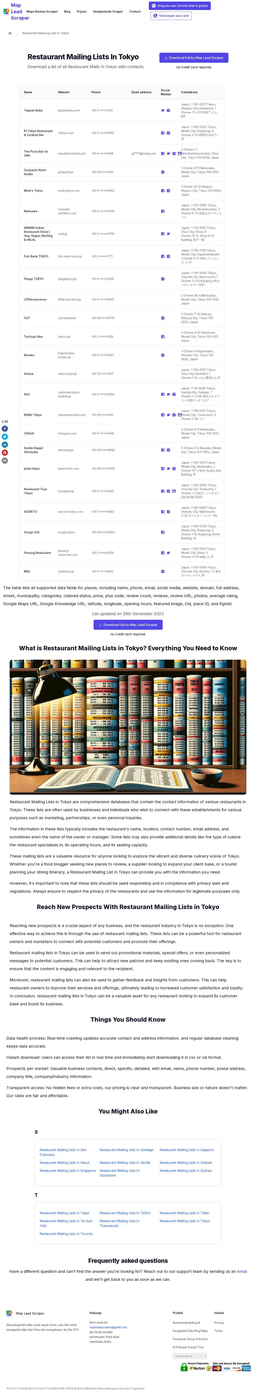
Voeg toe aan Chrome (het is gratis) (182, 5)
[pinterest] (5, 452)
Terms (218, 1331)
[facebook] (5, 428)
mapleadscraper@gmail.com (108, 1327)
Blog (67, 11)
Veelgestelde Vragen (108, 11)
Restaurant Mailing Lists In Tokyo (45, 33)
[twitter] (5, 436)
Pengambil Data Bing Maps (190, 1331)
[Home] (10, 33)
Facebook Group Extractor (190, 1339)
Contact (135, 11)
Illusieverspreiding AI (186, 1322)
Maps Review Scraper (42, 11)
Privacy (219, 1322)
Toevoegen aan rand (174, 15)
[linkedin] (5, 444)
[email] (5, 460)
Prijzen (82, 11)
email (242, 1271)
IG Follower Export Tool (188, 1347)
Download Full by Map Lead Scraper (196, 58)
